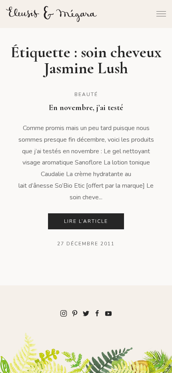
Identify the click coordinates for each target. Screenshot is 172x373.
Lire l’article (86, 221)
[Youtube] (108, 313)
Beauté (86, 94)
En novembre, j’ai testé (86, 107)
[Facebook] (97, 313)
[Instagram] (63, 313)
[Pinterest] (74, 313)
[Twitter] (86, 313)
